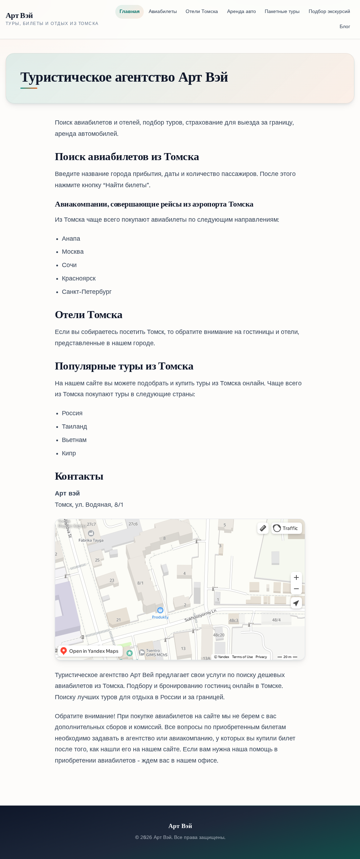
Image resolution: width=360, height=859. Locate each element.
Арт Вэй (19, 15)
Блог (345, 27)
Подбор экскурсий (329, 11)
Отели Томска (202, 11)
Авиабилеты (163, 11)
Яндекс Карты (72, 526)
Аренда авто (241, 11)
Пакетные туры (282, 11)
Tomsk (64, 521)
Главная (130, 11)
